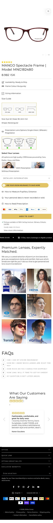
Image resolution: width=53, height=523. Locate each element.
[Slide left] (43, 55)
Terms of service (32, 512)
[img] (27, 401)
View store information (13, 230)
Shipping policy (45, 512)
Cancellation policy (35, 515)
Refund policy (9, 512)
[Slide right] (48, 55)
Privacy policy (20, 512)
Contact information (20, 515)
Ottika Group (29, 509)
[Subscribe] (50, 473)
